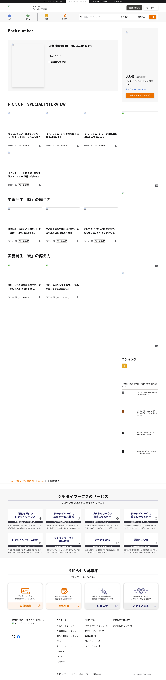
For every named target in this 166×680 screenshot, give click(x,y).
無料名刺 (119, 2)
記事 (59, 641)
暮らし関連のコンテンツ (67, 636)
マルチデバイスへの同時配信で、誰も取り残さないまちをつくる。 (100, 230)
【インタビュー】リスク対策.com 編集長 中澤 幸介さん (100, 135)
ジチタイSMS (91, 646)
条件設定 (124, 17)
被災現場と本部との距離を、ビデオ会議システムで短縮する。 (24, 230)
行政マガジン (63, 651)
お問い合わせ (97, 674)
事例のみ (141, 17)
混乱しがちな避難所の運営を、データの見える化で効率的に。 (24, 287)
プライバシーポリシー (77, 674)
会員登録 (61, 661)
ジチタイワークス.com (54, 2)
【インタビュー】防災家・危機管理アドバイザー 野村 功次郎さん (24, 174)
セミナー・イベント (65, 646)
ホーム (10, 481)
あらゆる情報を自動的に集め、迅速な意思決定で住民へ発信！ (62, 230)
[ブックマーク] (40, 145)
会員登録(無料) (134, 7)
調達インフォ (91, 641)
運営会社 (60, 674)
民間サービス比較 (101, 2)
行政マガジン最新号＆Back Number (30, 481)
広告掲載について (121, 626)
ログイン (152, 7)
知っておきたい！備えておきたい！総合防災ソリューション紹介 (24, 135)
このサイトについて (65, 626)
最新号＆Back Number (136, 89)
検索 (152, 17)
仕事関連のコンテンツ (66, 631)
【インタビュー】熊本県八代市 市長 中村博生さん (62, 135)
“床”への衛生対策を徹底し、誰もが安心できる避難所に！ (62, 287)
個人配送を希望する (138, 95)
